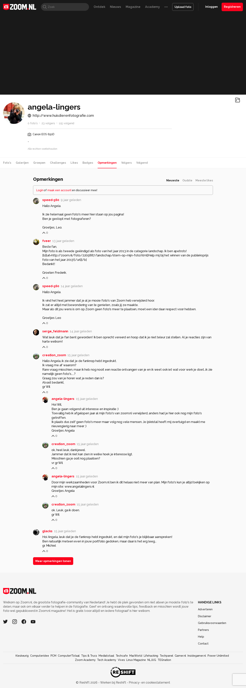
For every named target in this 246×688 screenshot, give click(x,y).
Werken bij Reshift (113, 682)
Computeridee (39, 655)
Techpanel (166, 655)
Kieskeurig (22, 655)
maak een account (59, 190)
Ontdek (99, 7)
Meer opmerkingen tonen (53, 561)
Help (201, 636)
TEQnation (164, 659)
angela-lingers (63, 399)
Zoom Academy (85, 659)
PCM (54, 655)
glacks (47, 531)
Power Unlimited (218, 655)
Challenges (58, 162)
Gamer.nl (180, 655)
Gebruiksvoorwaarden (212, 623)
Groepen (39, 162)
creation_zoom (54, 355)
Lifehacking (151, 655)
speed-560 (50, 200)
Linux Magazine (136, 659)
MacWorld (135, 655)
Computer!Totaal (69, 655)
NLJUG (151, 659)
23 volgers (48, 123)
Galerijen (22, 162)
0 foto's (33, 123)
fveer (46, 241)
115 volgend (66, 123)
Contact (203, 643)
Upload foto (183, 6)
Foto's (7, 162)
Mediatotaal (106, 655)
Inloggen (211, 6)
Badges (87, 162)
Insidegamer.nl (197, 655)
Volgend (142, 162)
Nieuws (115, 7)
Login (39, 190)
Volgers (126, 162)
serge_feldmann (55, 331)
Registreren (232, 6)
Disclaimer (204, 616)
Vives (121, 659)
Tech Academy (106, 659)
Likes (74, 162)
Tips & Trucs (89, 655)
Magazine (133, 7)
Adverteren (205, 609)
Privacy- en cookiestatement (149, 682)
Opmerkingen (107, 162)
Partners (203, 629)
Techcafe (122, 655)
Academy (152, 7)
